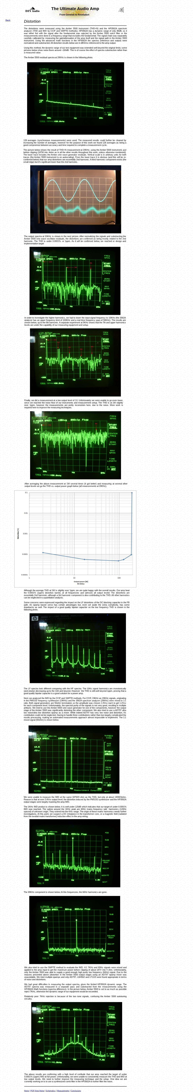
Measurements (63, 1091)
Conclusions (76, 1091)
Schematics (51, 1091)
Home (26, 1091)
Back (8, 20)
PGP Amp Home (37, 1091)
